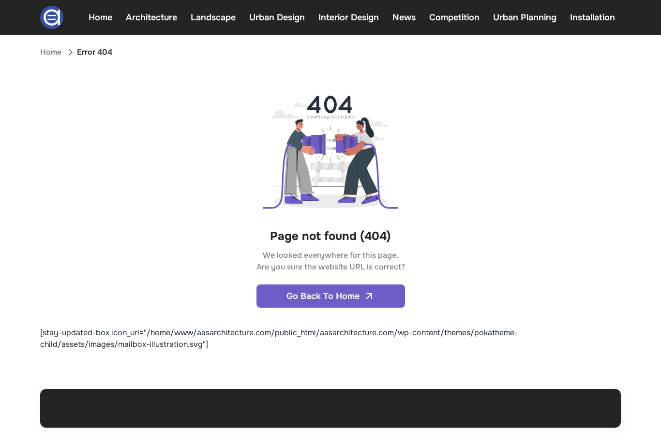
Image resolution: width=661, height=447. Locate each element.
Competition (454, 17)
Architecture (151, 17)
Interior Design (348, 17)
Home (100, 17)
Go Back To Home (323, 296)
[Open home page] (51, 17)
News (404, 17)
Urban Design (277, 17)
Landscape (213, 17)
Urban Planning (524, 17)
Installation (592, 17)
